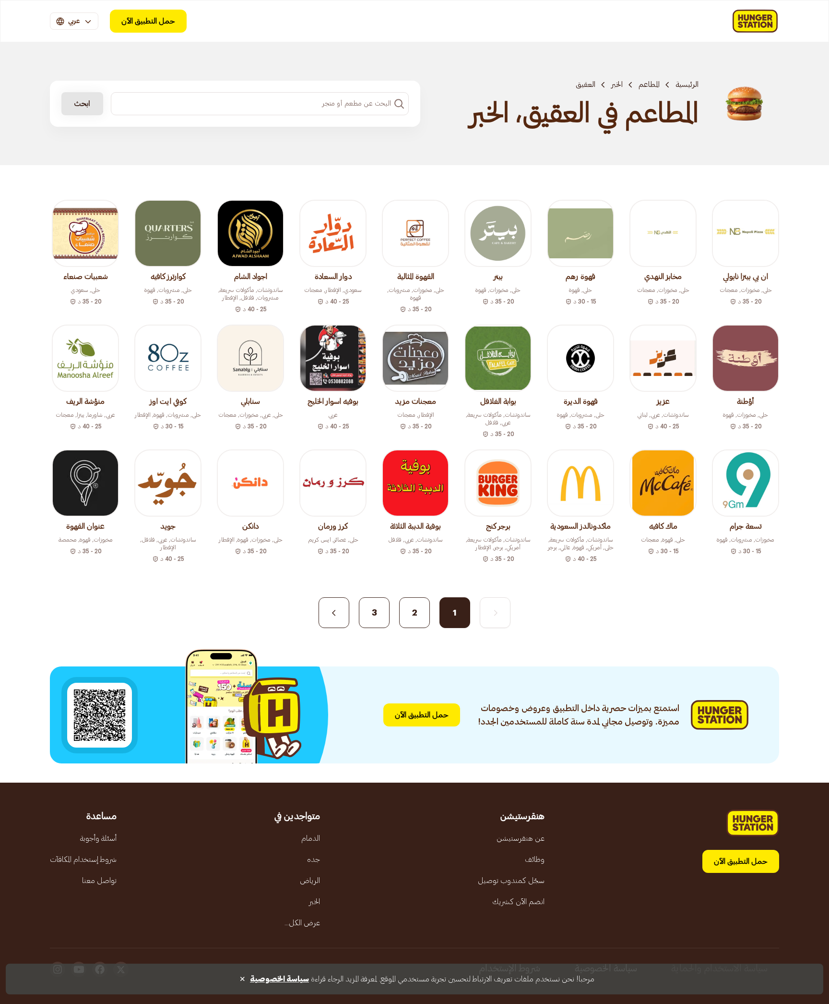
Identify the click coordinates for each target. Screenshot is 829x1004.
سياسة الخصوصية (279, 979)
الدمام (310, 838)
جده (313, 859)
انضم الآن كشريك (518, 902)
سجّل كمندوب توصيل (511, 880)
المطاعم (649, 84)
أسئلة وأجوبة (98, 838)
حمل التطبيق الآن (148, 21)
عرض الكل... (302, 923)
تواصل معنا (99, 880)
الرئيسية (687, 84)
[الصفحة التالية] (334, 612)
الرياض (310, 880)
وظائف (535, 859)
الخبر (617, 84)
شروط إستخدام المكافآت (83, 859)
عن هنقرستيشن (521, 838)
